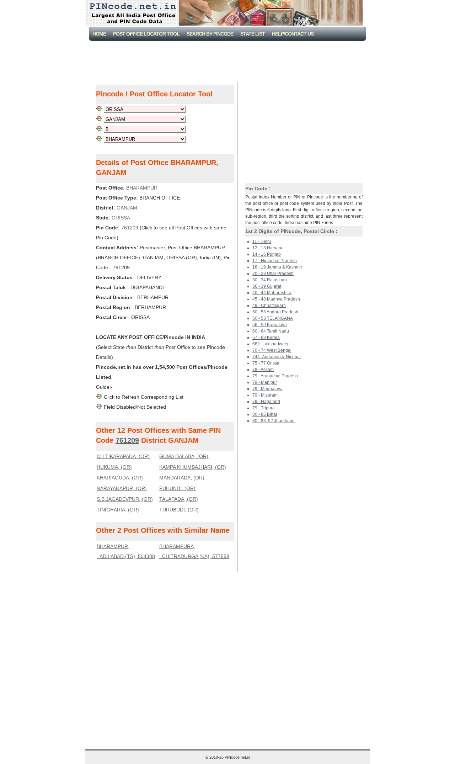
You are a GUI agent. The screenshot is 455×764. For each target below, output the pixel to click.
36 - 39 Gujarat (266, 286)
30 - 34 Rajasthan (269, 279)
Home (99, 34)
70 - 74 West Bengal (271, 350)
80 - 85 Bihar (264, 414)
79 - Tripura (263, 407)
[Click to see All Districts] (99, 119)
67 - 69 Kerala (266, 337)
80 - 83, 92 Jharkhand (273, 420)
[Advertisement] (229, 60)
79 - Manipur (264, 382)
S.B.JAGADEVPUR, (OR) (125, 499)
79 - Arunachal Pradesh (275, 375)
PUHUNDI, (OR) (177, 488)
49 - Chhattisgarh (269, 305)
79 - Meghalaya (267, 388)
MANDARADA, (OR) (181, 478)
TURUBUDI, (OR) (179, 510)
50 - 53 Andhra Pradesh (275, 311)
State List (252, 34)
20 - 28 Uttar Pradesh (273, 273)
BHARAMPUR (141, 188)
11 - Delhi (261, 241)
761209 (129, 227)
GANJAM (127, 208)
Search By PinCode (210, 34)
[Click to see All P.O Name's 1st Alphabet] (99, 129)
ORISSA (121, 218)
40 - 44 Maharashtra (271, 292)
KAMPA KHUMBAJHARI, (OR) (192, 467)
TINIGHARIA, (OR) (118, 510)
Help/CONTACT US (293, 34)
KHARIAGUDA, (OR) (120, 478)
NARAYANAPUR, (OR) (122, 488)
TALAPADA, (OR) (178, 499)
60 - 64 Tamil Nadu (270, 331)
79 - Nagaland (266, 401)
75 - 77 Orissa (265, 363)
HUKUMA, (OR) (114, 467)
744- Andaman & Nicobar (276, 356)
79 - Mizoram (265, 395)
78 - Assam (263, 369)
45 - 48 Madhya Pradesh (276, 299)
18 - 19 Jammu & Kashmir (277, 267)
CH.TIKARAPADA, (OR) (123, 456)
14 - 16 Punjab (266, 254)
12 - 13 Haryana (268, 247)
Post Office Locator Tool (146, 34)
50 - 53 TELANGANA (272, 318)
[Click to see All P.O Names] (99, 139)
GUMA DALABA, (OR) (183, 456)
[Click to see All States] (99, 109)
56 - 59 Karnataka (269, 324)
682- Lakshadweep (271, 343)
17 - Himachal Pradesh (274, 260)
